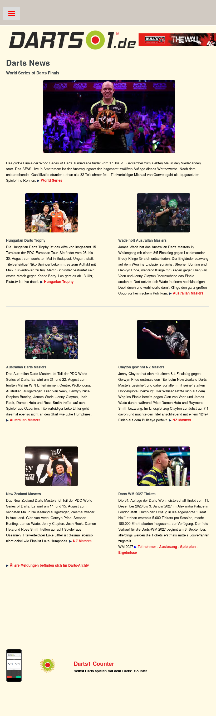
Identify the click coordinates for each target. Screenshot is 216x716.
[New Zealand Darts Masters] (164, 339)
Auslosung (168, 546)
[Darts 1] (72, 51)
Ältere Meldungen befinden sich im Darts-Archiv (49, 565)
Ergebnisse (127, 552)
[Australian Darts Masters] (164, 213)
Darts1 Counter (94, 663)
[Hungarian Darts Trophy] (51, 213)
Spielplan (188, 546)
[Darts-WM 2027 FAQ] (164, 466)
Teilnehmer (147, 546)
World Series (51, 180)
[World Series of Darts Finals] (108, 116)
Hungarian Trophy (58, 281)
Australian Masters (188, 293)
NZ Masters (182, 419)
